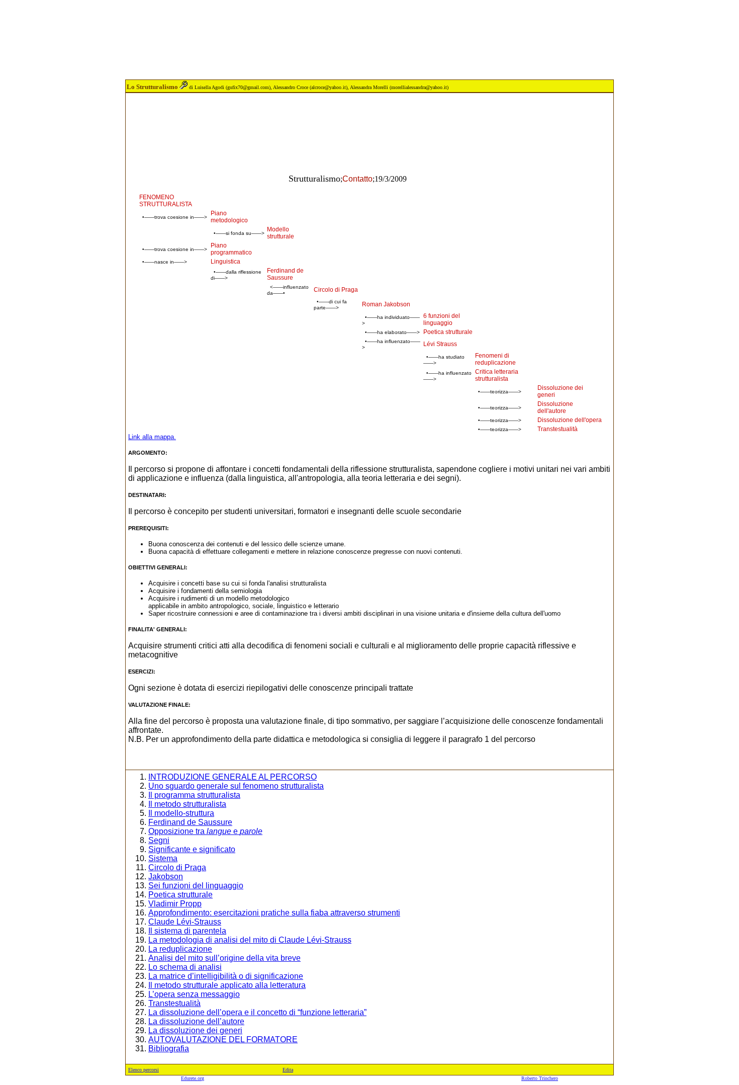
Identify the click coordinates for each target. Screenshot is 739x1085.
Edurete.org (192, 1078)
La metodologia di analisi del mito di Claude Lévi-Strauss (249, 940)
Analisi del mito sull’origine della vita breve (224, 958)
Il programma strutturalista (194, 795)
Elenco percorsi (143, 1069)
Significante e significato (191, 849)
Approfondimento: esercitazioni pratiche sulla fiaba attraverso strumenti (274, 912)
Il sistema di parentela (187, 931)
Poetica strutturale (180, 894)
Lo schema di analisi (185, 967)
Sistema (162, 858)
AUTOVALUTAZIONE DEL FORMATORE (223, 1039)
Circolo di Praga (177, 867)
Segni (158, 840)
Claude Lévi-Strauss (184, 921)
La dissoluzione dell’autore (196, 1021)
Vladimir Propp (175, 903)
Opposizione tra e (205, 831)
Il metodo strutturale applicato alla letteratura (227, 985)
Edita (288, 1069)
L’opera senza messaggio (194, 994)
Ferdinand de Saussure (190, 822)
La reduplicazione (180, 949)
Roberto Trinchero (539, 1078)
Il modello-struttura (181, 813)
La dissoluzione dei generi (195, 1030)
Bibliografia (168, 1048)
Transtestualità (174, 1003)
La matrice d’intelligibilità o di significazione (225, 976)
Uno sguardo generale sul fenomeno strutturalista (236, 786)
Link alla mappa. (152, 437)
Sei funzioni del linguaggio (195, 885)
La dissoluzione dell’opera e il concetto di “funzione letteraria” (257, 1012)
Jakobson (165, 876)
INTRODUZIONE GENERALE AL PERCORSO (232, 777)
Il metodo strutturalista (187, 804)
